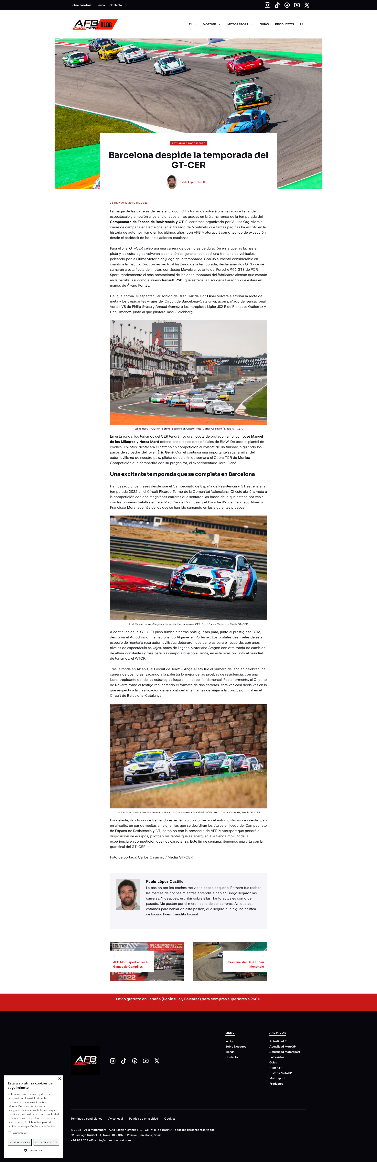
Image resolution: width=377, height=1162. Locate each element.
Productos (284, 24)
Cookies (169, 1118)
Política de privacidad (143, 1118)
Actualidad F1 (278, 1041)
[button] (301, 24)
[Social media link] (265, 5)
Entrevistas (276, 1057)
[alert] (33, 1116)
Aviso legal (115, 1118)
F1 (190, 24)
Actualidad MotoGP (282, 1046)
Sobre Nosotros (235, 1046)
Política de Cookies (45, 1126)
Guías (264, 24)
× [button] (59, 1078)
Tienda (100, 5)
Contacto (116, 5)
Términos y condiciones (86, 1118)
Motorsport (238, 24)
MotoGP (209, 24)
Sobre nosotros (81, 5)
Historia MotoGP (280, 1073)
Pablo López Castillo (193, 182)
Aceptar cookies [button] (20, 1142)
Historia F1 (276, 1068)
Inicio (229, 1041)
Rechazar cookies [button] (46, 1142)
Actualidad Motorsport (188, 143)
